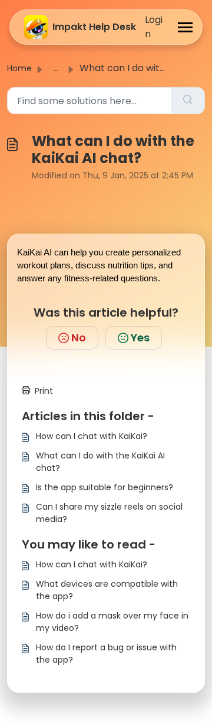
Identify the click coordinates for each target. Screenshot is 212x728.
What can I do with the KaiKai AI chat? (100, 462)
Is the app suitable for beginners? (104, 487)
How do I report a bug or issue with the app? (106, 653)
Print (44, 391)
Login (154, 27)
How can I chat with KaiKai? (91, 436)
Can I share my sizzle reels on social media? (109, 513)
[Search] (187, 101)
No (78, 337)
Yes (140, 337)
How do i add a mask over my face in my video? (112, 622)
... (55, 68)
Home (19, 68)
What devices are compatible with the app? (107, 590)
